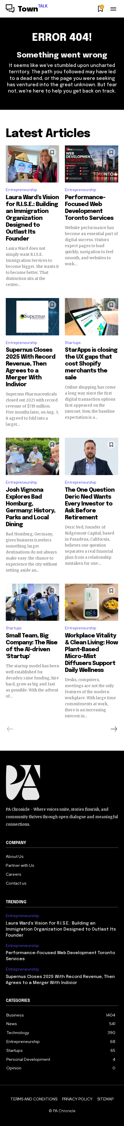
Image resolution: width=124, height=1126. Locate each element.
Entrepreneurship (21, 189)
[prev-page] (10, 729)
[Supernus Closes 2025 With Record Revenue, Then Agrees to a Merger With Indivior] (32, 316)
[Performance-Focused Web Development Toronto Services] (91, 164)
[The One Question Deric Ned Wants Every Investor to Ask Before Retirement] (91, 456)
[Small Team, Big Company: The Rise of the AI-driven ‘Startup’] (32, 602)
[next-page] (113, 729)
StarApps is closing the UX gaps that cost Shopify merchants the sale (91, 364)
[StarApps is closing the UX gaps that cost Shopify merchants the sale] (91, 316)
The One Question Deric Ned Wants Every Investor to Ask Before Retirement (89, 504)
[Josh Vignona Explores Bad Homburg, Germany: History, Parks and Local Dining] (32, 456)
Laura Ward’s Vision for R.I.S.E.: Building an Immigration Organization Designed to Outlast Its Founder (32, 218)
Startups (72, 342)
